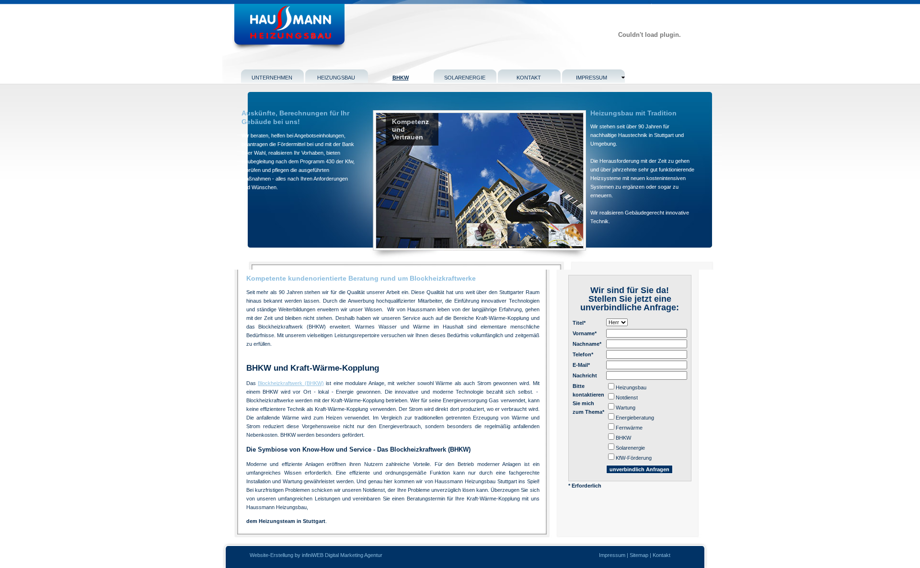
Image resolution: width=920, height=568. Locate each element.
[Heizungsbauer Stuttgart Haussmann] (303, 50)
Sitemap (639, 555)
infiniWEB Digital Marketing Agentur (342, 555)
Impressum (612, 555)
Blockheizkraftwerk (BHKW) (291, 383)
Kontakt (661, 555)
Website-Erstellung (272, 555)
